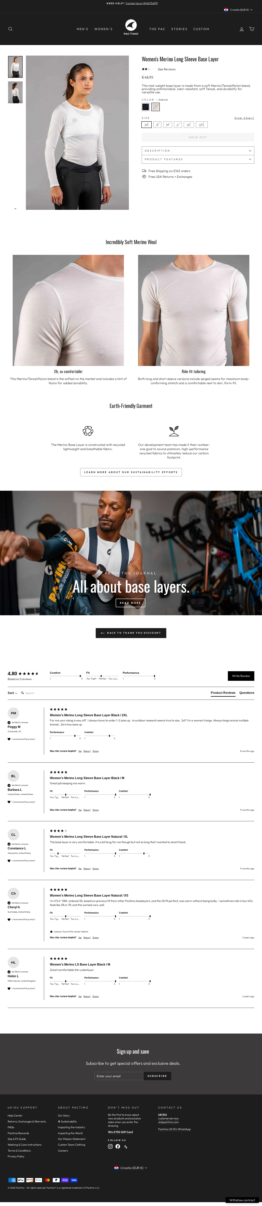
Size (198, 118)
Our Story (64, 1115)
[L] (179, 129)
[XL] (190, 129)
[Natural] (156, 112)
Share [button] (95, 751)
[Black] (147, 112)
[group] (28, 673)
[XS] (148, 129)
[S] (158, 129)
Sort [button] (11, 693)
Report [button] (87, 751)
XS (146, 125)
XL (189, 125)
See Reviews (166, 69)
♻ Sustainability (67, 1121)
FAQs (11, 1127)
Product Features (164, 159)
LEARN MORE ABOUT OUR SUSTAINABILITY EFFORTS (131, 472)
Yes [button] (80, 751)
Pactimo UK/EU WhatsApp (174, 1129)
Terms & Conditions (19, 1150)
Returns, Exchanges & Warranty (27, 1121)
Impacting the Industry (71, 1127)
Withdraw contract (242, 1200)
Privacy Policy (16, 1156)
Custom (201, 29)
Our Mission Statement (71, 1139)
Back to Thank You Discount (133, 632)
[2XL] (202, 129)
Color (155, 99)
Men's (83, 29)
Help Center (15, 1115)
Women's (103, 29)
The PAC (157, 29)
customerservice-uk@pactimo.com (169, 1120)
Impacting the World (70, 1133)
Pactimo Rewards (18, 1133)
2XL (202, 125)
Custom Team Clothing (71, 1144)
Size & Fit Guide (17, 1139)
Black (145, 107)
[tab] (223, 694)
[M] (168, 129)
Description (157, 150)
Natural (155, 107)
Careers (63, 1150)
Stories (179, 29)
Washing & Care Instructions (24, 1144)
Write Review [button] (241, 676)
